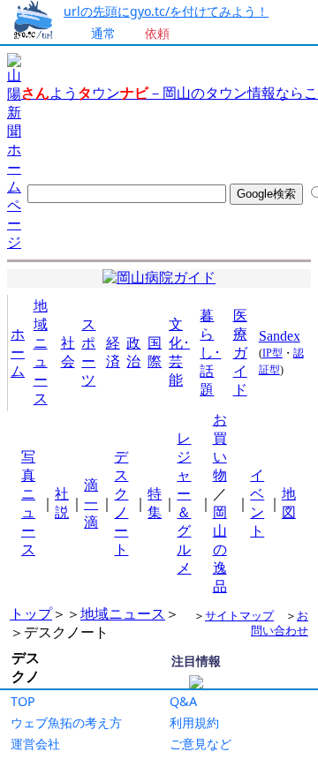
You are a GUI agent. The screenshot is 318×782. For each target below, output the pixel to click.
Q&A (183, 701)
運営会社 (35, 743)
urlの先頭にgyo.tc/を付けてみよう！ (166, 11)
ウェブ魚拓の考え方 (66, 722)
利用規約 (194, 722)
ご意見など (200, 743)
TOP (23, 701)
